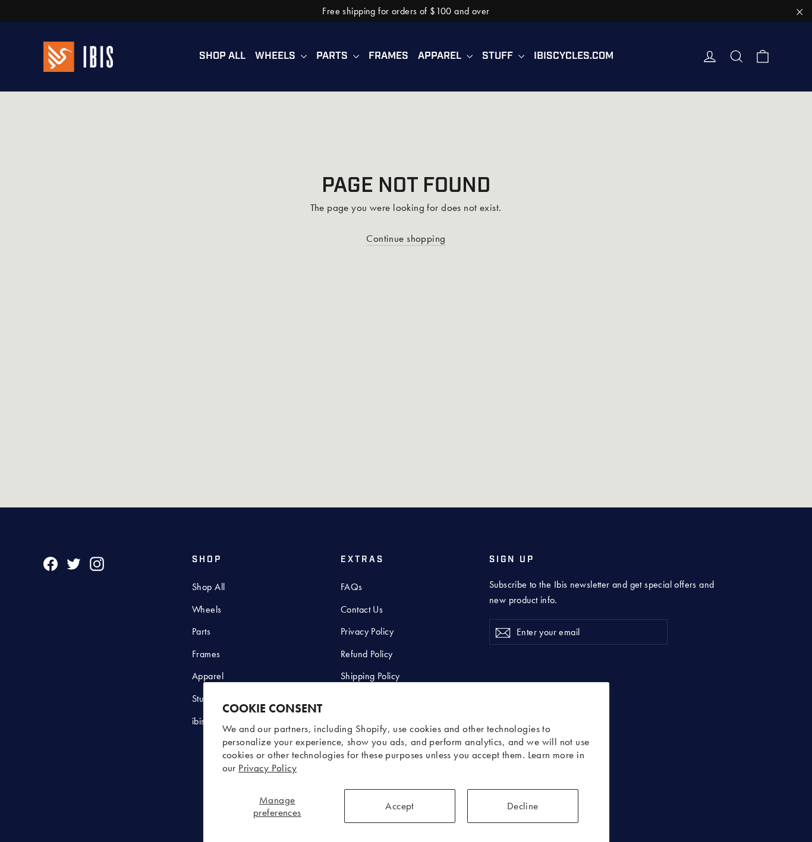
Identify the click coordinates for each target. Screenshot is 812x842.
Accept (399, 805)
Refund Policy (367, 654)
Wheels (276, 56)
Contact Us (362, 609)
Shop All (222, 56)
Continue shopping (405, 238)
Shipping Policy (370, 676)
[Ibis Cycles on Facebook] (50, 563)
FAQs (352, 587)
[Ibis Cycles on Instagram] (97, 563)
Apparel (441, 56)
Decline (523, 805)
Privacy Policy (267, 767)
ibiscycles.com (573, 56)
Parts (333, 56)
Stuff (498, 56)
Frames (388, 56)
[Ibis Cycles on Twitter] (74, 563)
